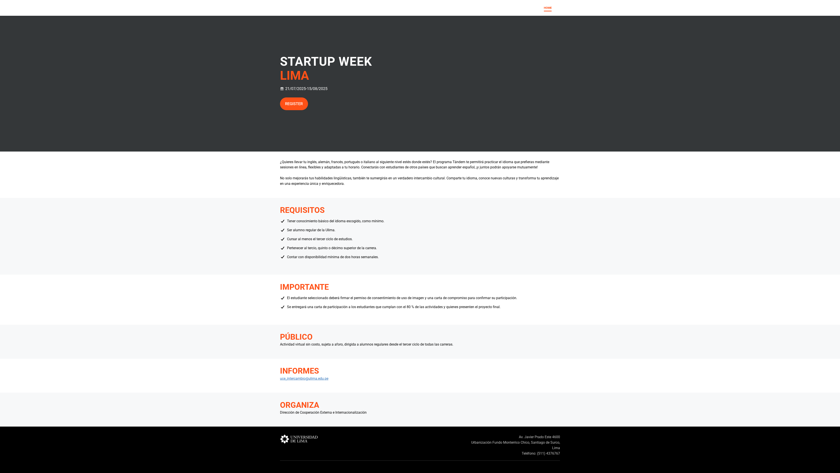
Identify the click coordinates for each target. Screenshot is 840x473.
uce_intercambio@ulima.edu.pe (304, 378)
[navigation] (548, 8)
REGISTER (294, 103)
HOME (548, 7)
